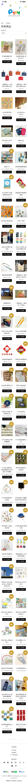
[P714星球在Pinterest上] (11, 762)
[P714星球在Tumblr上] (24, 762)
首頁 (2, 23)
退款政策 (19, 780)
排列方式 (3, 30)
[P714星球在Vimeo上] (16, 766)
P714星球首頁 (14, 755)
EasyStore (14, 778)
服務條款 (8, 780)
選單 (5, 1)
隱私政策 (14, 780)
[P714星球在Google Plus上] (15, 762)
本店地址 (14, 750)
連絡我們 (14, 752)
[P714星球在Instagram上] (20, 762)
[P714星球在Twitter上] (4, 762)
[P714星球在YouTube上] (12, 766)
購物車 (24, 1)
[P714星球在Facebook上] (8, 762)
